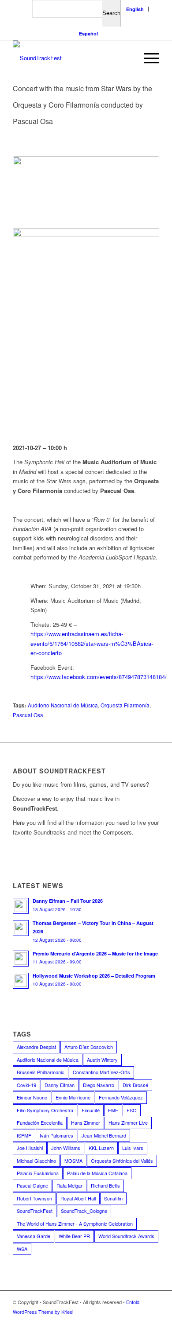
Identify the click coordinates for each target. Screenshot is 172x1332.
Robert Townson (34, 1198)
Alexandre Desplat (36, 1046)
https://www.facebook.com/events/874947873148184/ (98, 676)
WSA (22, 1248)
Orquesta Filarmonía (125, 705)
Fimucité (91, 1110)
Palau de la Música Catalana (97, 1173)
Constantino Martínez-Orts (101, 1072)
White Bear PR (74, 1235)
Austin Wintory (102, 1059)
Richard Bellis (105, 1185)
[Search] (126, 58)
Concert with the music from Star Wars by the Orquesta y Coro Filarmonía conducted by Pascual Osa (82, 104)
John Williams (65, 1147)
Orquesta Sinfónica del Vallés (122, 1160)
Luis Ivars (132, 1147)
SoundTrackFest (34, 1210)
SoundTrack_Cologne (84, 1210)
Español (88, 33)
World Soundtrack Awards (126, 1235)
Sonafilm (113, 1198)
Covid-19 (26, 1084)
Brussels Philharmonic (40, 1072)
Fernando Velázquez (121, 1097)
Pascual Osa (28, 714)
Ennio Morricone (73, 1097)
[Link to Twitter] (113, 1321)
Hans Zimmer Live (128, 1122)
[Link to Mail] (152, 1321)
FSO (132, 1110)
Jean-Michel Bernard (104, 1135)
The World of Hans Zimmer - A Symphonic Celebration (75, 1223)
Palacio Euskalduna (38, 1173)
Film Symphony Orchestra (45, 1110)
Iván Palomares (56, 1135)
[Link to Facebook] (86, 1321)
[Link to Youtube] (99, 1321)
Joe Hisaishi (30, 1147)
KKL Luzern (101, 1147)
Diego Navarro (98, 1084)
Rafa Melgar (69, 1185)
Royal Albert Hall (78, 1198)
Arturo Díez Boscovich (88, 1046)
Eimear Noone (32, 1097)
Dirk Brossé (135, 1084)
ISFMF (24, 1135)
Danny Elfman (60, 1084)
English (135, 9)
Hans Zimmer (85, 1122)
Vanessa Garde (33, 1235)
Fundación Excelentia (40, 1122)
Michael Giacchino (36, 1160)
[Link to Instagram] (126, 1321)
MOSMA (73, 1160)
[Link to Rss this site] (139, 1321)
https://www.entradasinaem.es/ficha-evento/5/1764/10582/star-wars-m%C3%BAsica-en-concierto (91, 643)
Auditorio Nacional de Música (63, 705)
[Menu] (147, 58)
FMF (113, 1110)
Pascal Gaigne (32, 1185)
